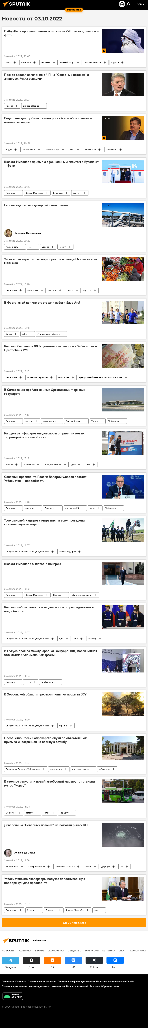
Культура (10, 682)
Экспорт (52, 290)
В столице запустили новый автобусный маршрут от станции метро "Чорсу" (49, 783)
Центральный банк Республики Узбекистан (100, 377)
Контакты (20, 981)
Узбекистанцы (52, 149)
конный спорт (67, 62)
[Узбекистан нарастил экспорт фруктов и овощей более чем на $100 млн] (123, 269)
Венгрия (77, 193)
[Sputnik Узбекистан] (18, 7)
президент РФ (72, 508)
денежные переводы (37, 377)
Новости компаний (77, 986)
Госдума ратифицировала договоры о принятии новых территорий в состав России (44, 435)
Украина (63, 725)
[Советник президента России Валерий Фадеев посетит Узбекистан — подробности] (123, 486)
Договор (92, 638)
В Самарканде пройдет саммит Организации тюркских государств (44, 392)
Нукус (28, 682)
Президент (50, 508)
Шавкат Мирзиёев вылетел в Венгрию (32, 564)
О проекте (8, 981)
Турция (94, 421)
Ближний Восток (92, 62)
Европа (45, 246)
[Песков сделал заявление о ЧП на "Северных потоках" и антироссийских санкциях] (123, 84)
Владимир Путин (53, 464)
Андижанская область (49, 334)
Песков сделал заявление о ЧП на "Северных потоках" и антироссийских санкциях (46, 77)
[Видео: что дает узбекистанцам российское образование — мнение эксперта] (123, 128)
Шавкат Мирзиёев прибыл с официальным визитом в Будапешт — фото (51, 164)
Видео (9, 149)
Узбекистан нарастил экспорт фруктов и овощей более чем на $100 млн (50, 261)
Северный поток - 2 (65, 866)
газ (30, 246)
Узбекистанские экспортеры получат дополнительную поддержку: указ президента (44, 881)
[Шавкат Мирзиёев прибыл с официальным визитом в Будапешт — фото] (123, 171)
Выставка (45, 62)
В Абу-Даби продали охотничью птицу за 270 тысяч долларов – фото (51, 33)
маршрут (64, 812)
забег (24, 334)
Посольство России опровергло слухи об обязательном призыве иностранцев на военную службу (45, 740)
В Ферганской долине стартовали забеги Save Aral (42, 303)
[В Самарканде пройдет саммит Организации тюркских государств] (123, 399)
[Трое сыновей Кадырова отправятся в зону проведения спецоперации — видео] (123, 530)
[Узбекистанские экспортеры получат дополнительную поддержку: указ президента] (123, 888)
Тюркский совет (73, 421)
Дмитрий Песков (31, 105)
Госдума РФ (28, 464)
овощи (70, 290)
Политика (10, 193)
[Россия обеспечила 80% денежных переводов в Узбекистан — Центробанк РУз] (123, 356)
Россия (9, 105)
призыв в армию (80, 769)
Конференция (48, 682)
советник (29, 508)
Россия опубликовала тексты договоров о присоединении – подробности (49, 609)
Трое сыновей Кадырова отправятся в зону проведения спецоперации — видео (45, 522)
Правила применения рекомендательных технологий (33, 986)
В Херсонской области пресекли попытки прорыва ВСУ (45, 694)
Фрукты (87, 290)
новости (8, 950)
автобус (30, 812)
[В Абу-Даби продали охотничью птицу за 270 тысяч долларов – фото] (123, 41)
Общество (11, 812)
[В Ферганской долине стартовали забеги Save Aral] (123, 312)
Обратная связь (110, 986)
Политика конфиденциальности (76, 981)
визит (92, 508)
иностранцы (56, 769)
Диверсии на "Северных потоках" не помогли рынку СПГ (46, 825)
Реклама (95, 986)
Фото (8, 62)
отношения (111, 149)
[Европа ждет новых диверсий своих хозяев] (123, 215)
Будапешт (58, 193)
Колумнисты (12, 246)
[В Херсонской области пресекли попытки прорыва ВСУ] (123, 704)
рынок (88, 866)
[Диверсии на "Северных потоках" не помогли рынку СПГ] (123, 835)
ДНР (73, 464)
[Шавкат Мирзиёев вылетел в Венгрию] (123, 573)
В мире (39, 950)
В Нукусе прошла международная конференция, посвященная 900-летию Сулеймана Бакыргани (50, 653)
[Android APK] (13, 997)
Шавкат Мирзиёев (34, 193)
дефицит (105, 866)
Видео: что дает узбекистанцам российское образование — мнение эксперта (48, 120)
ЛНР (88, 464)
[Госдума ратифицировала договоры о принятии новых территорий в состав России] (123, 443)
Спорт (9, 334)
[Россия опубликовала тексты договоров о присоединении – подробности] (123, 617)
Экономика (11, 290)
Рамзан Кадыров (67, 551)
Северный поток (37, 866)
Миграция (92, 950)
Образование (28, 149)
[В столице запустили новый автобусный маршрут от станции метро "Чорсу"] (123, 791)
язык (72, 149)
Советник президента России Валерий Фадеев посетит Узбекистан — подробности (45, 479)
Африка (115, 62)
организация (49, 421)
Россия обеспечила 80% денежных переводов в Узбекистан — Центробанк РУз (50, 348)
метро (47, 812)
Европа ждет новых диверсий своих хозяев (36, 205)
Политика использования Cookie (115, 981)
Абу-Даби (26, 62)
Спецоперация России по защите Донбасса (27, 551)
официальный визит (81, 595)
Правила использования (42, 981)
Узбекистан (90, 149)
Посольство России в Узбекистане (23, 769)
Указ (96, 910)
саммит (29, 421)
